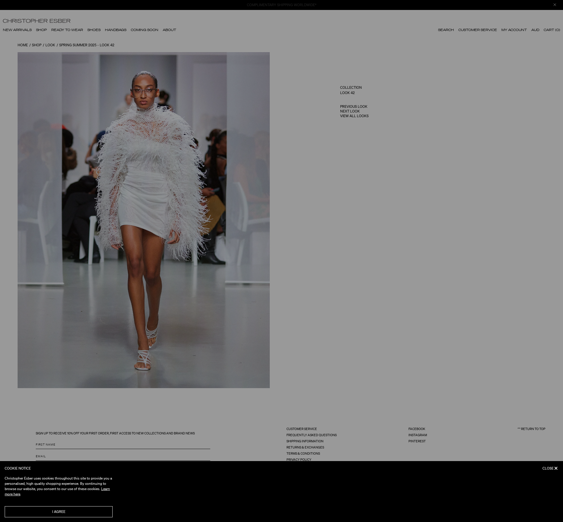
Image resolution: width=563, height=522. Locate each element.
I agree (58, 511)
